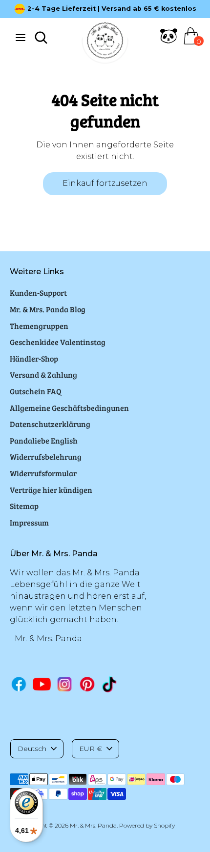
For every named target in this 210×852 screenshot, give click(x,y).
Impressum (29, 522)
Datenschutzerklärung (50, 424)
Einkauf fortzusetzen (105, 183)
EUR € (90, 748)
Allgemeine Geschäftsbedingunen (69, 408)
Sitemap (24, 506)
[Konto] (168, 41)
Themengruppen (39, 326)
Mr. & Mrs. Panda (93, 825)
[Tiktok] (110, 684)
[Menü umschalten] (20, 37)
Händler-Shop (34, 358)
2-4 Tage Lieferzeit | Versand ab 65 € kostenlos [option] (111, 8)
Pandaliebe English (44, 440)
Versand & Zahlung (43, 374)
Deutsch (32, 748)
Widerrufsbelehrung (46, 456)
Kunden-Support (38, 292)
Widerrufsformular (43, 473)
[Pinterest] (87, 684)
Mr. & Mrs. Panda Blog (47, 309)
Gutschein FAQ (36, 391)
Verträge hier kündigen (51, 490)
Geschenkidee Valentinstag (57, 342)
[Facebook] (19, 684)
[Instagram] (65, 684)
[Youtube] (42, 684)
